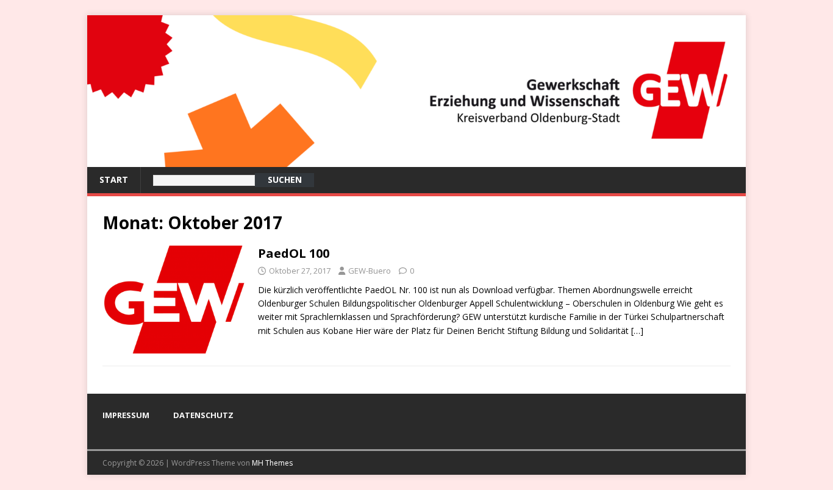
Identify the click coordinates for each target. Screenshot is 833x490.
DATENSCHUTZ (203, 415)
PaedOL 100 (293, 253)
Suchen (285, 179)
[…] (637, 330)
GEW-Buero (369, 270)
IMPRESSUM (125, 415)
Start (113, 179)
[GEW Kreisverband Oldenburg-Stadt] (416, 160)
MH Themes (272, 463)
